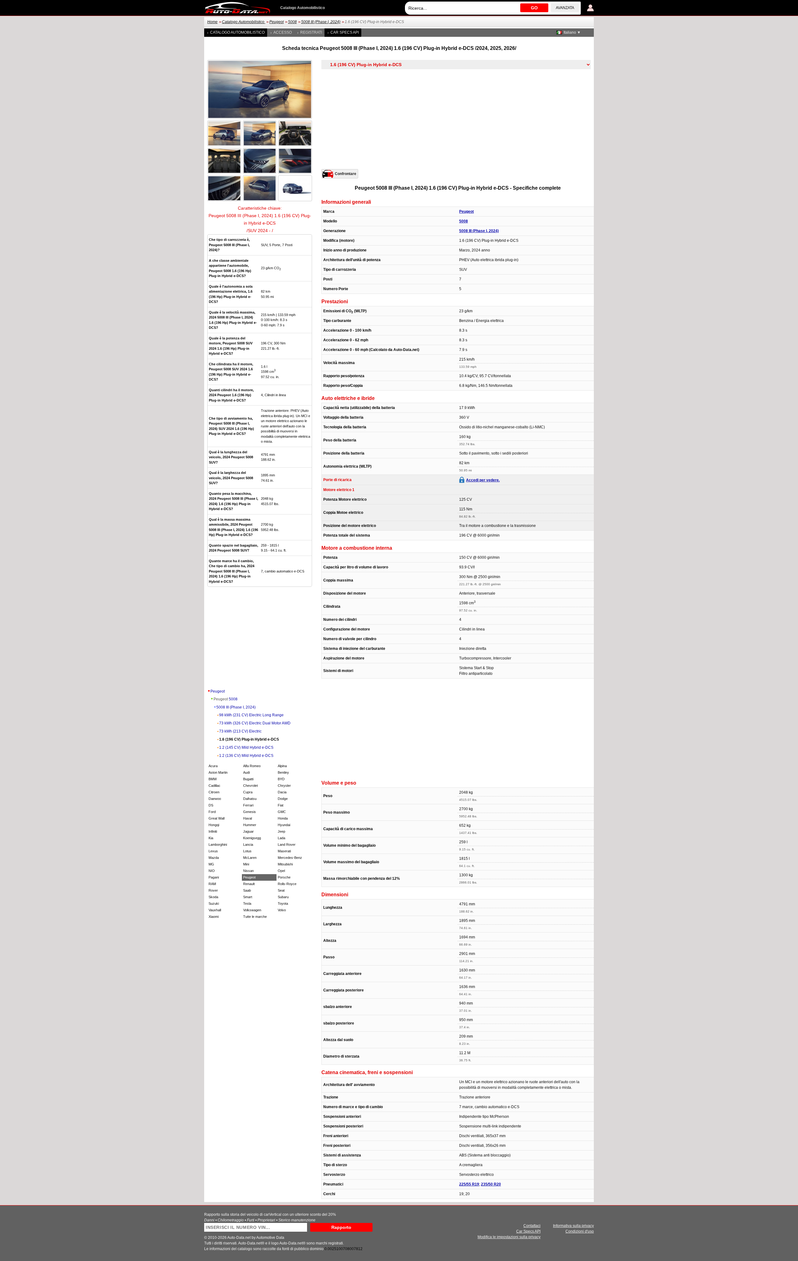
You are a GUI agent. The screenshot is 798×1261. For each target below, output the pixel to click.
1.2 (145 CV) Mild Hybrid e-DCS (246, 747)
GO (534, 7)
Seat (281, 890)
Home (212, 22)
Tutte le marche (255, 916)
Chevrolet (250, 785)
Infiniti (213, 831)
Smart (247, 897)
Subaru (283, 897)
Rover (213, 890)
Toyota (283, 903)
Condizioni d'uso (579, 1231)
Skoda (213, 897)
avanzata (565, 8)
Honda (283, 818)
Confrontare (345, 174)
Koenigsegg (252, 838)
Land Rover (287, 844)
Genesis (249, 812)
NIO (212, 871)
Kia (211, 838)
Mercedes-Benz (290, 857)
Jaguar (248, 831)
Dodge (283, 799)
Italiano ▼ (572, 32)
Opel (281, 871)
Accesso (282, 32)
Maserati (284, 851)
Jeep (281, 831)
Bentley (283, 772)
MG (211, 864)
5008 (292, 22)
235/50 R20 (491, 1184)
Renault (249, 884)
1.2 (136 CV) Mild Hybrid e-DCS (246, 755)
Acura (213, 766)
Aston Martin (218, 772)
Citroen (214, 792)
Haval (247, 818)
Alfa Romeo (252, 766)
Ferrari (248, 805)
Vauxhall (215, 910)
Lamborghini (218, 844)
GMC (282, 812)
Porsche (284, 877)
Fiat (280, 805)
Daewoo (215, 799)
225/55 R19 (469, 1184)
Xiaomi (214, 916)
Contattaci (532, 1226)
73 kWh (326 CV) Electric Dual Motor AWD (255, 723)
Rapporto (341, 1227)
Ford (212, 812)
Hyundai (284, 825)
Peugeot (276, 22)
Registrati (311, 32)
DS (211, 805)
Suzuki (214, 903)
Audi (246, 772)
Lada (281, 838)
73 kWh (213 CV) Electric (240, 731)
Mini (246, 864)
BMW (213, 779)
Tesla (247, 903)
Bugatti (248, 779)
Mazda (214, 857)
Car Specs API (344, 32)
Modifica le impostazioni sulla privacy (509, 1237)
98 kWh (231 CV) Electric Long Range (251, 715)
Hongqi (214, 825)
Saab (247, 890)
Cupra (247, 792)
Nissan (248, 871)
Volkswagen (252, 910)
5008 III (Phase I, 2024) (320, 22)
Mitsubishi (285, 864)
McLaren (250, 857)
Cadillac (214, 785)
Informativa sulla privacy (573, 1226)
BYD (281, 779)
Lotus (247, 851)
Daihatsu (250, 799)
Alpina (282, 766)
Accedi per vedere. (483, 480)
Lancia (248, 844)
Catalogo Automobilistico (243, 22)
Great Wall (216, 818)
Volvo (282, 910)
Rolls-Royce (287, 884)
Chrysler (284, 785)
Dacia (282, 792)
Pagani (214, 877)
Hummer (249, 825)
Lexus (213, 851)
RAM (212, 884)
